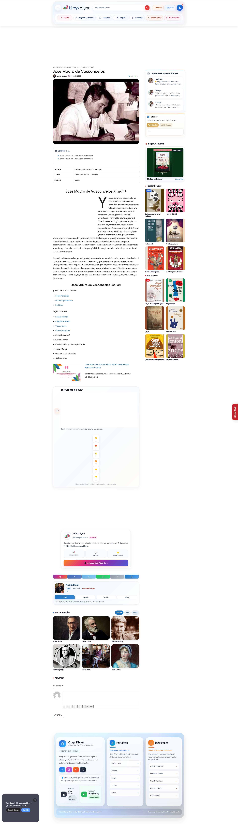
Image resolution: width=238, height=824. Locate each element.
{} (87, 706)
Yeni (127, 612)
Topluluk (85, 597)
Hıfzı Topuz (86, 670)
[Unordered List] (77, 706)
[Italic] (67, 706)
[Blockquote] (79, 706)
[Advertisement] (119, 45)
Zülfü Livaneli (57, 641)
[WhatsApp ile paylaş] (103, 577)
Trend (135, 612)
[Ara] (147, 7)
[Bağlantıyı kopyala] (117, 577)
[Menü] (58, 8)
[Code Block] (82, 706)
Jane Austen (116, 670)
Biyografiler (66, 67)
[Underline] (69, 706)
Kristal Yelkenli (61, 316)
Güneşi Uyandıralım (64, 300)
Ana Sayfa (57, 67)
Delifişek (59, 305)
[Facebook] (74, 577)
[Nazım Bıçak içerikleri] (59, 588)
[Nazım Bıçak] (54, 76)
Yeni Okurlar (152, 125)
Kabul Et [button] (26, 810)
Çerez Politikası (13, 810)
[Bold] (64, 706)
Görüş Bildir (235, 412)
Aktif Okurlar (166, 125)
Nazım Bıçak (62, 76)
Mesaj (127, 597)
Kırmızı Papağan (62, 330)
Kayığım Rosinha (62, 321)
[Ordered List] (74, 706)
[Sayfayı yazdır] (132, 577)
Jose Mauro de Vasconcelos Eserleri (76, 158)
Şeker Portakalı (62, 296)
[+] (91, 706)
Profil (65, 597)
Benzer (119, 612)
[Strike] (72, 706)
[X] (89, 577)
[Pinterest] (76, 769)
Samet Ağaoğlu (58, 670)
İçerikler (106, 597)
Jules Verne (86, 641)
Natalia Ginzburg (117, 641)
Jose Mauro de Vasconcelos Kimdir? (76, 155)
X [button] (35, 800)
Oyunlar (170, 8)
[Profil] (180, 8)
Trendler (158, 8)
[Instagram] (60, 577)
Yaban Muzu (61, 326)
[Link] (84, 706)
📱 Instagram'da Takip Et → (96, 563)
